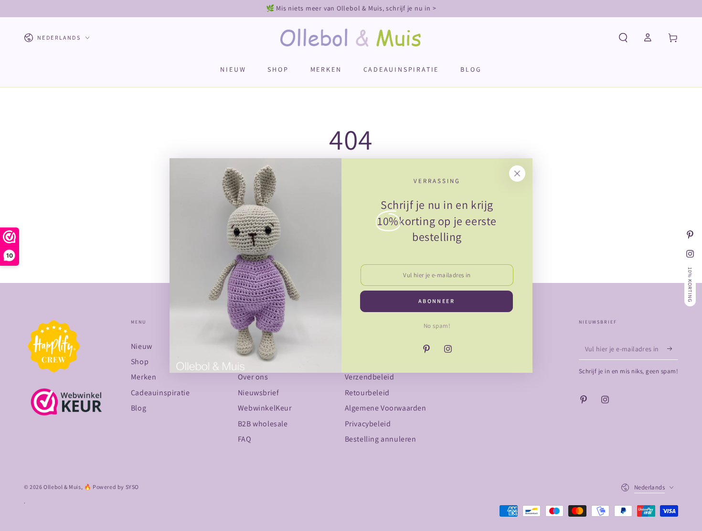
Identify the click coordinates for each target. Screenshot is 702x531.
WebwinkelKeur (265, 408)
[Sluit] (517, 173)
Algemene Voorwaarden (385, 408)
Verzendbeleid (369, 377)
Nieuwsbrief (258, 393)
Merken (144, 377)
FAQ (245, 439)
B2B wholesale (263, 424)
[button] (623, 37)
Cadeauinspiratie (160, 393)
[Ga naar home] (351, 38)
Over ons (253, 377)
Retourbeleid (367, 393)
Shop (140, 362)
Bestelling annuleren (380, 439)
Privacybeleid (368, 424)
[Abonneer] (672, 348)
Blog (138, 408)
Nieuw (141, 346)
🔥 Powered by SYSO (111, 486)
